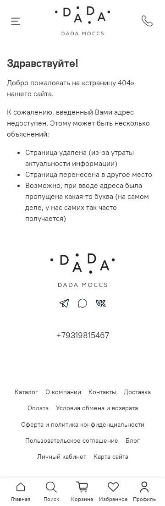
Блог (133, 440)
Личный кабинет (61, 456)
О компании (63, 392)
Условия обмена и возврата (97, 408)
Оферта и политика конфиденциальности (82, 424)
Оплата (38, 408)
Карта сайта (111, 456)
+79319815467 (82, 335)
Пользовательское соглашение (71, 440)
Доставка (137, 392)
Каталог (26, 392)
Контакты (102, 392)
